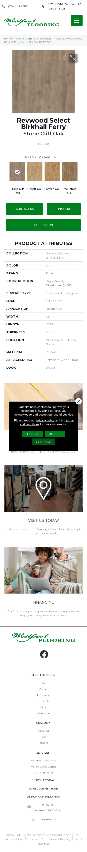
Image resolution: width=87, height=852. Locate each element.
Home (8, 38)
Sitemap (43, 843)
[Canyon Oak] (52, 171)
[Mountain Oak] (70, 171)
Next (80, 172)
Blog (43, 736)
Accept (33, 433)
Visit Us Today (43, 780)
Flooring (19, 38)
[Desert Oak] (35, 171)
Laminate (32, 38)
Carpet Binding (43, 772)
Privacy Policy (70, 839)
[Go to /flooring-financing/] (43, 583)
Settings (43, 441)
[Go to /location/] (43, 501)
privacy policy (45, 420)
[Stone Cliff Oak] (17, 171)
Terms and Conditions (41, 839)
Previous (6, 172)
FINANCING (64, 209)
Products (45, 38)
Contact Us (25, 209)
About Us (43, 730)
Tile (44, 683)
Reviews (43, 742)
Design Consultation (43, 796)
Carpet (43, 689)
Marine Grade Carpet (43, 766)
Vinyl (43, 707)
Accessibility (14, 839)
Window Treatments (43, 760)
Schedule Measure (43, 788)
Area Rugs (43, 713)
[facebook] (44, 654)
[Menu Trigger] (77, 20)
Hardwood (43, 695)
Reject (54, 433)
